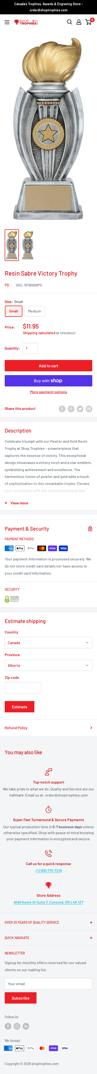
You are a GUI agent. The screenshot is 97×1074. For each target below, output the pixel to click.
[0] (88, 22)
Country (11, 632)
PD (7, 285)
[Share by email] (89, 408)
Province (12, 654)
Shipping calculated (39, 332)
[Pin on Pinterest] (71, 408)
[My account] (79, 22)
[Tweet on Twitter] (80, 408)
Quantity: (12, 348)
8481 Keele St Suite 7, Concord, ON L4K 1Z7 (48, 902)
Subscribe (20, 998)
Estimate (19, 706)
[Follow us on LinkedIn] (26, 1026)
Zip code (12, 677)
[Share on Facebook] (62, 408)
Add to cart (48, 365)
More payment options (48, 392)
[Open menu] (7, 22)
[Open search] (69, 22)
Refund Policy (16, 727)
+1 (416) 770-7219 (48, 870)
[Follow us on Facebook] (8, 1026)
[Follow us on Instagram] (17, 1026)
